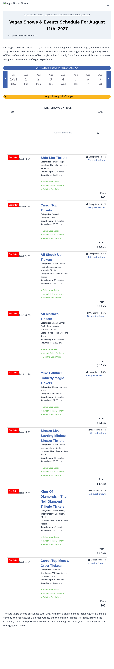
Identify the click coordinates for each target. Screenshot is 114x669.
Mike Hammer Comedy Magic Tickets (52, 378)
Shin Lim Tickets (54, 158)
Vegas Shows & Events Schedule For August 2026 (67, 15)
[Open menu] (108, 5)
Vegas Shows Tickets (33, 15)
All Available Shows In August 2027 (55, 68)
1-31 (14, 79)
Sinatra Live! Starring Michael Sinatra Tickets (54, 435)
